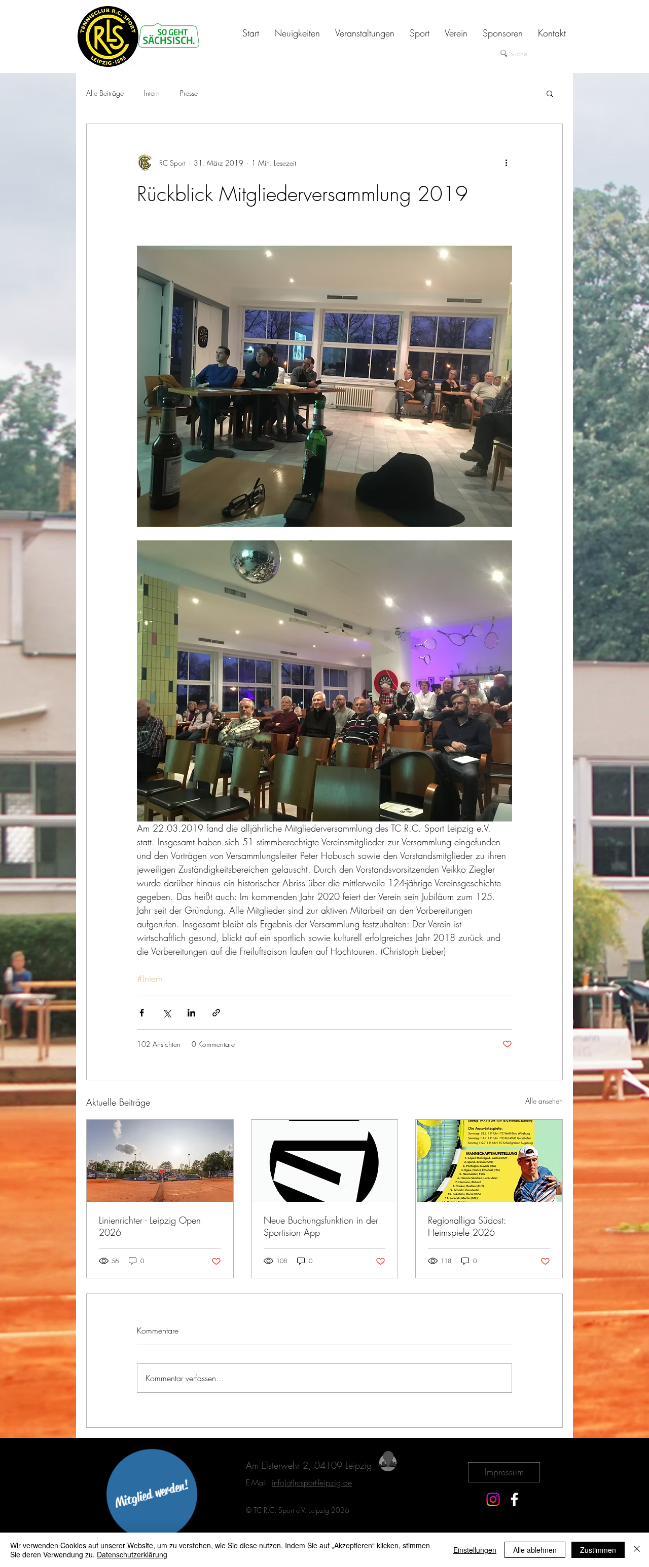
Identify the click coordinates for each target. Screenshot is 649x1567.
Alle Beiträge (105, 93)
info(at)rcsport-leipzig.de (312, 1482)
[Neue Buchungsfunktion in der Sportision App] (324, 1161)
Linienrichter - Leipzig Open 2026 (150, 1226)
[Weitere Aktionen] (506, 162)
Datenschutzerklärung (132, 1554)
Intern (152, 93)
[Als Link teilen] (216, 1012)
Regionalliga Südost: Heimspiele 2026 (467, 1226)
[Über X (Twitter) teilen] (166, 1012)
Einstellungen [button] (474, 1550)
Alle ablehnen (535, 1550)
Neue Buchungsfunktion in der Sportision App (321, 1226)
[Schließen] (637, 1550)
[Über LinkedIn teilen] (191, 1012)
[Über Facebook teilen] (142, 1012)
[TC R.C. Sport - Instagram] (493, 1499)
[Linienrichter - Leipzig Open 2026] (160, 1161)
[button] (550, 93)
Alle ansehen (544, 1101)
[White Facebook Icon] (514, 1499)
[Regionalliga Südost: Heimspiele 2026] (489, 1161)
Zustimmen (598, 1550)
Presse (189, 93)
